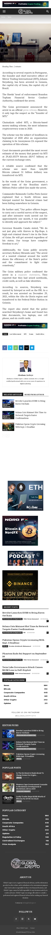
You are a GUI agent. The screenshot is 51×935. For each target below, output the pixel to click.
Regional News (11, 52)
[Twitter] (10, 347)
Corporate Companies (23, 791)
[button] (4, 11)
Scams (31, 334)
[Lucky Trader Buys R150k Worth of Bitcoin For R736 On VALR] (8, 800)
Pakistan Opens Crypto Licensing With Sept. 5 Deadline (30, 425)
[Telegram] (32, 347)
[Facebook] (4, 347)
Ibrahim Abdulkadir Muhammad (20, 646)
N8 (24, 632)
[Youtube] (35, 919)
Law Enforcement (15, 334)
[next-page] (7, 435)
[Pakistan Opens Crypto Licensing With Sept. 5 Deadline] (8, 427)
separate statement (28, 274)
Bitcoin (5, 429)
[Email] (26, 347)
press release (30, 109)
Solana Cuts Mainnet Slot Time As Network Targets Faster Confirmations (30, 415)
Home (3, 17)
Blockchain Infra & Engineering (6, 405)
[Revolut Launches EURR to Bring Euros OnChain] (8, 734)
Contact (32, 928)
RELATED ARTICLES (13, 395)
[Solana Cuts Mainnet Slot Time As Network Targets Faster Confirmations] (8, 745)
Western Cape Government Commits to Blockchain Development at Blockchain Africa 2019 (31, 787)
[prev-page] (3, 435)
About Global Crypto (22, 928)
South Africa (20, 52)
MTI (25, 334)
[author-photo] (25, 372)
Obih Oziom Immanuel (31, 619)
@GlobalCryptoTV (25, 715)
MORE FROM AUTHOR (34, 395)
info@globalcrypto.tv (29, 903)
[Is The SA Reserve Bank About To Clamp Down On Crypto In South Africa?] (8, 776)
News (9, 17)
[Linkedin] (21, 347)
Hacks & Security (8, 673)
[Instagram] (22, 919)
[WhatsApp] (15, 347)
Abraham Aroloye (25, 375)
